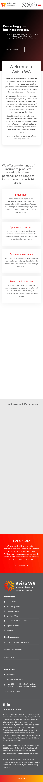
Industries (21, 194)
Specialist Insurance (21, 227)
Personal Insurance (21, 281)
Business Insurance (21, 254)
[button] (39, 4)
